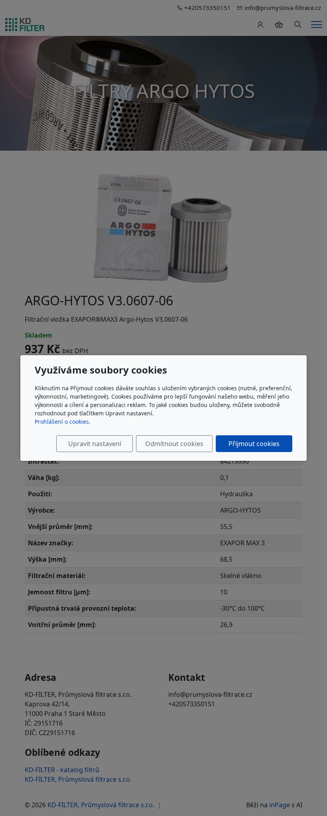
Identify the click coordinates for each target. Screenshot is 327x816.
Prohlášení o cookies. (63, 421)
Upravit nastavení (94, 443)
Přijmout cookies (254, 443)
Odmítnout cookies (174, 443)
